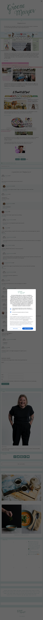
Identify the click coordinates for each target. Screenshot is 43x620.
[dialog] (21, 310)
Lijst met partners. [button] (26, 319)
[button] (21, 314)
